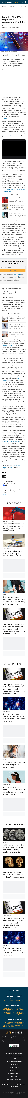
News (18, 27)
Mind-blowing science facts (19, 1026)
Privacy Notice (19, 276)
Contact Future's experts (14, 1056)
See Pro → (17, 2)
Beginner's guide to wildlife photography (19, 1023)
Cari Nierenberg (8, 26)
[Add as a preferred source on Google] (14, 1045)
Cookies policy (14, 1067)
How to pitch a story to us (14, 1082)
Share (6, 55)
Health (3, 13)
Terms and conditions (14, 1061)
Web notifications (14, 1073)
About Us (14, 1059)
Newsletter (23, 55)
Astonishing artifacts (20, 1000)
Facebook (5, 467)
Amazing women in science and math (20, 1009)
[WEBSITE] (6, 485)
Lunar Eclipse (23, 6)
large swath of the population (10, 441)
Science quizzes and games (8, 1023)
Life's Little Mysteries (8, 998)
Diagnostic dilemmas (8, 1000)
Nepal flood (12, 6)
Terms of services (17, 274)
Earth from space (19, 998)
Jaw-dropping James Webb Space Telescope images (8, 1009)
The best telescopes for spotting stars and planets (8, 1026)
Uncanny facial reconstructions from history (20, 1013)
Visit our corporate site (19, 1041)
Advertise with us (14, 1070)
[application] (14, 148)
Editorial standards (14, 1079)
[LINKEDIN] (4, 485)
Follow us (15, 55)
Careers (14, 1076)
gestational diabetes (10, 247)
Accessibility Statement (14, 1053)
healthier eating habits (8, 345)
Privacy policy (14, 1064)
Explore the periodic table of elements (8, 1013)
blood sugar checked (11, 135)
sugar (4, 476)
